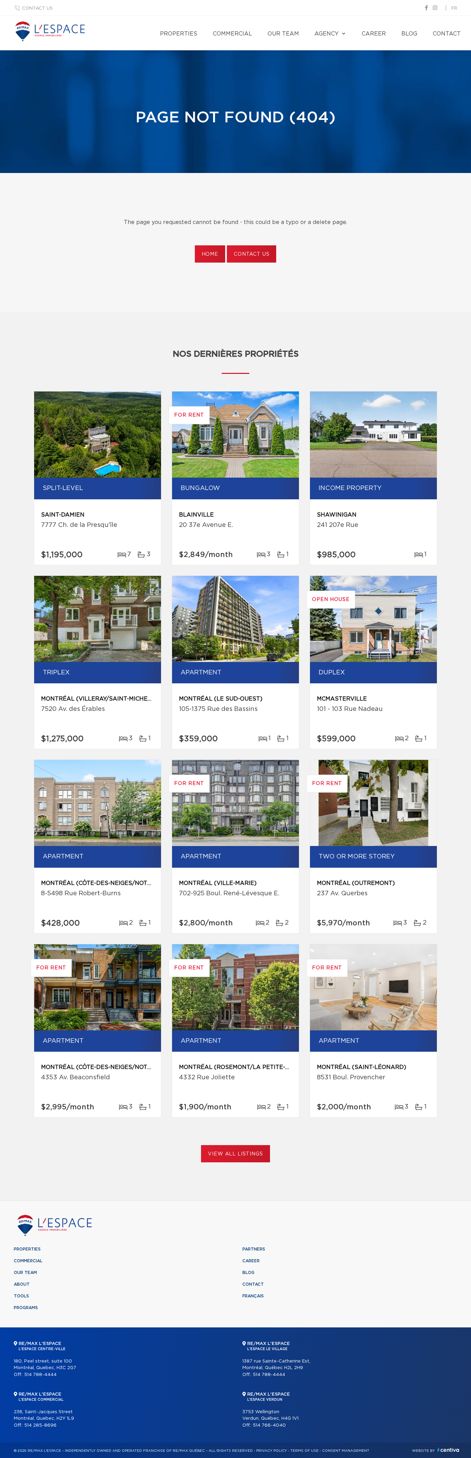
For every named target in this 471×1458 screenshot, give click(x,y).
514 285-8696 (40, 1425)
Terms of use (304, 1450)
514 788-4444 (40, 1375)
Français (253, 1296)
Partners (253, 1249)
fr (454, 8)
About (22, 1284)
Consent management (345, 1450)
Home (210, 254)
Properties (178, 34)
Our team (283, 34)
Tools (21, 1296)
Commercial (232, 34)
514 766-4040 (269, 1425)
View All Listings (235, 1154)
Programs (26, 1308)
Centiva (448, 1450)
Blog (409, 34)
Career (374, 34)
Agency (326, 34)
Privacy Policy (271, 1450)
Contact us (37, 8)
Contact (447, 34)
